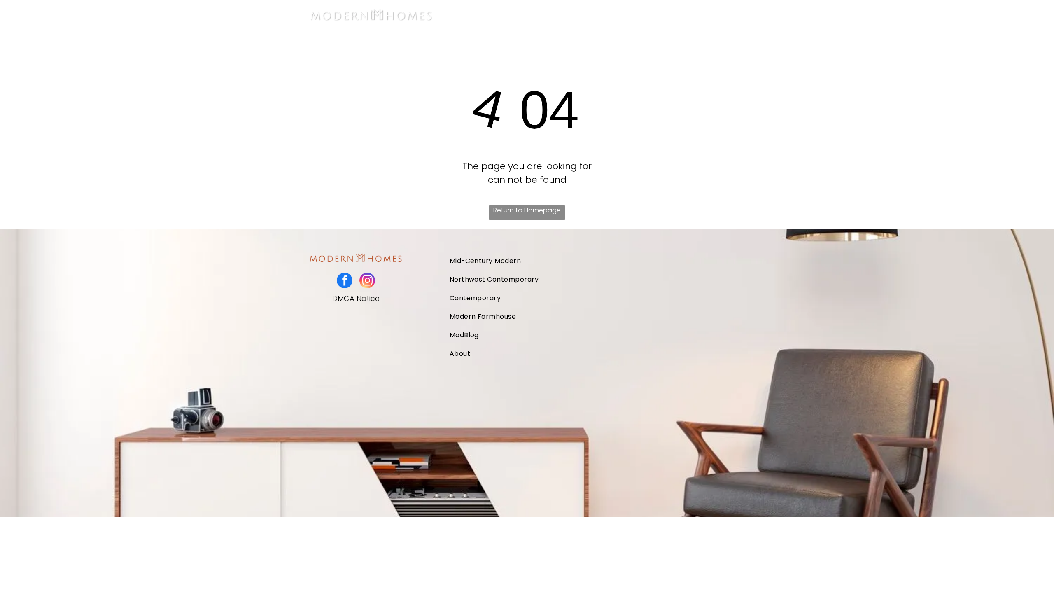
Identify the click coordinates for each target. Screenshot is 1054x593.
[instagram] (367, 281)
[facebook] (344, 281)
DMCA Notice (356, 298)
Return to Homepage (527, 210)
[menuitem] (526, 15)
